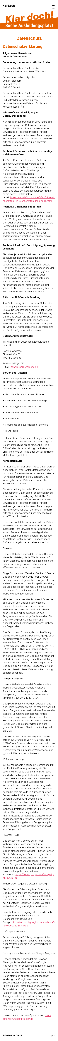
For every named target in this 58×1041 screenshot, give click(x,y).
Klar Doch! (9, 5)
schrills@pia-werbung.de (24, 367)
